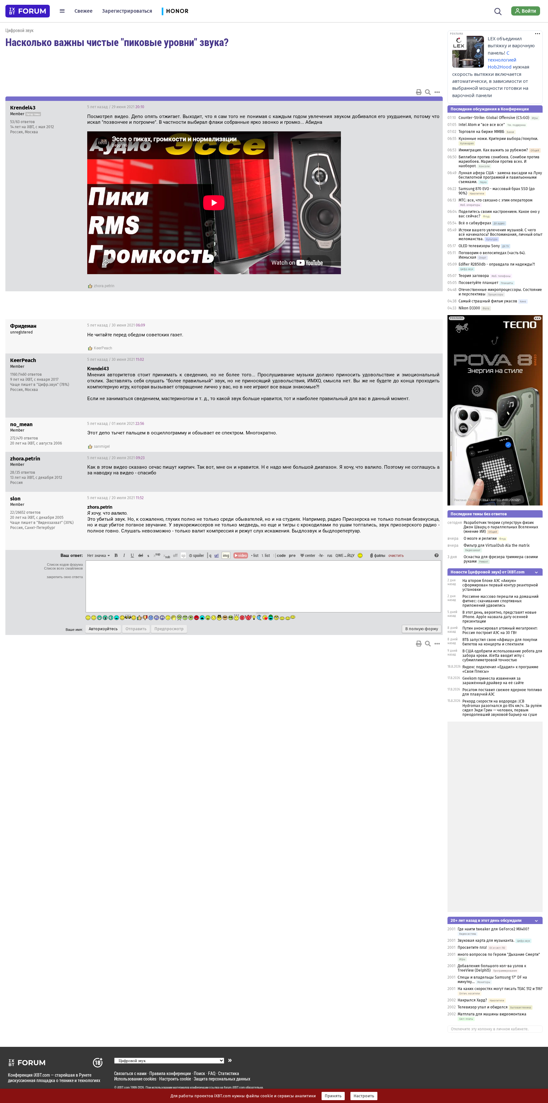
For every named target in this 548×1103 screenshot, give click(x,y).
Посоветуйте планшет (478, 283)
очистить (396, 555)
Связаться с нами (130, 1073)
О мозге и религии (480, 538)
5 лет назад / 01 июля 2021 (115, 423)
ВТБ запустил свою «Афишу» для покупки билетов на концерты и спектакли (499, 641)
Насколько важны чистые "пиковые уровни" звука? (116, 42)
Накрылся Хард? (472, 1000)
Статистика (228, 1073)
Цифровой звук (19, 30)
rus (329, 555)
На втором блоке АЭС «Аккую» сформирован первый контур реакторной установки (500, 585)
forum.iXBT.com (234, 1087)
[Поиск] (498, 11)
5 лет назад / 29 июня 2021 (115, 107)
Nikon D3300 (469, 308)
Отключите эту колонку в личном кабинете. (490, 1029)
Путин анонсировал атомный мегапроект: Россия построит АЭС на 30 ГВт (500, 630)
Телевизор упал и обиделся (483, 1007)
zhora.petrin (104, 286)
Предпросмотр (169, 628)
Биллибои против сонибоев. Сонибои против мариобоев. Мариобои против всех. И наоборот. (499, 161)
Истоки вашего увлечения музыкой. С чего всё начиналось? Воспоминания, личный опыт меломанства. (500, 234)
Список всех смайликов (63, 568)
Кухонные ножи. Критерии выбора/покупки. (498, 138)
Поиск (199, 1073)
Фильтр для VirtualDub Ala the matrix (497, 545)
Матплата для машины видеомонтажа (492, 1014)
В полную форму (421, 628)
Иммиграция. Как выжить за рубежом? (493, 150)
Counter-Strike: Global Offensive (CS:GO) (494, 118)
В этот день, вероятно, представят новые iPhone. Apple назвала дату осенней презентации (499, 617)
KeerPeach (103, 348)
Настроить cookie (175, 1079)
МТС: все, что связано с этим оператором (495, 200)
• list (254, 555)
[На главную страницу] (27, 11)
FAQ (211, 1073)
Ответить (430, 107)
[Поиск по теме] (427, 92)
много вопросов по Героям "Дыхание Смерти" (499, 954)
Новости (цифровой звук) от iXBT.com (488, 572)
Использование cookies (135, 1079)
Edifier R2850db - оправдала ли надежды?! (497, 264)
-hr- (321, 555)
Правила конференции (170, 1073)
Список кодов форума (65, 564)
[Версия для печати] (418, 92)
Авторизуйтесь (103, 628)
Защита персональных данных (222, 1079)
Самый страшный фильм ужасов (488, 301)
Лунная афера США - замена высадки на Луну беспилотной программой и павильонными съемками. (500, 177)
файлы (379, 555)
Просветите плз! (472, 947)
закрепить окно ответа (65, 577)
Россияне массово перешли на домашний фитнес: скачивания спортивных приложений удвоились (500, 601)
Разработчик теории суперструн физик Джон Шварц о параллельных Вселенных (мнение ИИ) (501, 527)
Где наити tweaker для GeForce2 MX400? (493, 929)
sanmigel (102, 446)
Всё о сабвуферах (475, 223)
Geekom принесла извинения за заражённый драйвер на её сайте (493, 680)
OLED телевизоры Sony (479, 246)
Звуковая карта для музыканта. (486, 940)
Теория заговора (474, 276)
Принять (333, 1096)
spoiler (198, 555)
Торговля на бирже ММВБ (481, 131)
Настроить (364, 1096)
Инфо (414, 107)
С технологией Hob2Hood (502, 60)
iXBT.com (123, 1087)
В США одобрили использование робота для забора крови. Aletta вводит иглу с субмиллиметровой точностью (502, 655)
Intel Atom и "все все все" (482, 124)
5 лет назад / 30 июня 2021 (116, 325)
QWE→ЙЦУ (345, 555)
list (266, 555)
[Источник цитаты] (130, 513)
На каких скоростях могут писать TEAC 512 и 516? (500, 989)
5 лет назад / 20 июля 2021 (116, 458)
